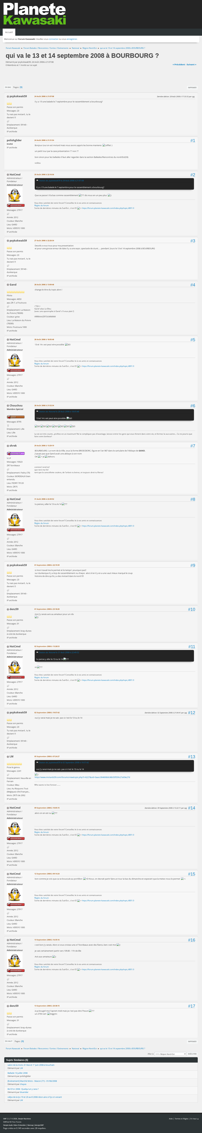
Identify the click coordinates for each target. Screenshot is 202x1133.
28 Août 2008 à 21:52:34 (44, 405)
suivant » (191, 64)
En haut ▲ (194, 1118)
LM (11, 756)
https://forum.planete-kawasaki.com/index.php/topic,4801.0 (108, 208)
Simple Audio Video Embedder (14, 1125)
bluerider (24, 1092)
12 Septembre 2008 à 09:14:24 (46, 873)
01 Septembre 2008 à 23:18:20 (46, 609)
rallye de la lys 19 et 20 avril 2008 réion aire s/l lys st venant (35, 1097)
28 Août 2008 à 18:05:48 (44, 339)
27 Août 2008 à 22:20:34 (44, 240)
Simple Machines (24, 1119)
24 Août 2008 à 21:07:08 (44, 96)
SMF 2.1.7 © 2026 (10, 1119)
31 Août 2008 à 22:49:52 (44, 499)
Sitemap (30, 1125)
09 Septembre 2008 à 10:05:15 (46, 808)
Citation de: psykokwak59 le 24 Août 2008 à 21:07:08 (61, 180)
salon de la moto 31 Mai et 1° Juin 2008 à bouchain (31, 1065)
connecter (53, 39)
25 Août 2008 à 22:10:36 (44, 174)
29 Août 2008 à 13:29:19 (44, 445)
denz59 (14, 609)
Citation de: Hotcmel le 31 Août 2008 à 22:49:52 (59, 652)
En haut (8, 1041)
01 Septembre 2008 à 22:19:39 (46, 565)
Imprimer (192, 87)
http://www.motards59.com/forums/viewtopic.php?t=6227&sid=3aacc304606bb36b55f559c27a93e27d (82, 777)
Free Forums (16, 1122)
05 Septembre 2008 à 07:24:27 (46, 756)
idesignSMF (39, 1125)
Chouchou (16, 405)
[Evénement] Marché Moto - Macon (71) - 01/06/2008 (32, 1081)
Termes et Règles (181, 1118)
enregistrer (72, 39)
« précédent (179, 64)
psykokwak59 (18, 96)
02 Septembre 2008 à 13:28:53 (46, 646)
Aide (171, 1118)
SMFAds (6, 1122)
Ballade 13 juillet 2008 (17, 1073)
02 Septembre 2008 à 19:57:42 (46, 712)
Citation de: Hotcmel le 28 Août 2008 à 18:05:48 (59, 411)
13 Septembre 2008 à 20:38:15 (46, 1006)
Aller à (150, 1053)
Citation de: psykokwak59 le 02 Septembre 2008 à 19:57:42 (64, 762)
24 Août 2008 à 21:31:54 (44, 140)
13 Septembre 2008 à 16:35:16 (46, 940)
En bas (8, 87)
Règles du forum (41, 205)
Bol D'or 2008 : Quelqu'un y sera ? (23, 1089)
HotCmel (15, 174)
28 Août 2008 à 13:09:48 (44, 284)
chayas (23, 1084)
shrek (13, 445)
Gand (13, 284)
